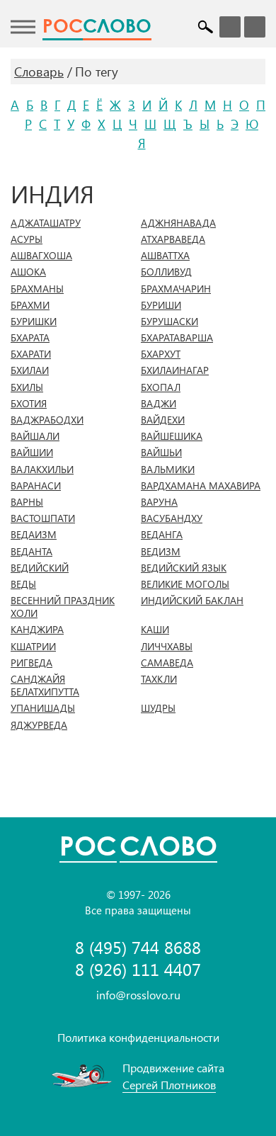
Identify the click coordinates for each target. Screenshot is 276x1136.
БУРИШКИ (34, 321)
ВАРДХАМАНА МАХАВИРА (200, 485)
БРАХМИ (30, 305)
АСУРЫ (26, 239)
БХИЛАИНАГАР (175, 370)
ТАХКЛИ (159, 679)
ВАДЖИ (158, 403)
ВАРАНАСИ (36, 485)
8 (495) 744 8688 (138, 947)
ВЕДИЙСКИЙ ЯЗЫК (183, 568)
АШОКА (28, 272)
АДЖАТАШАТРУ (46, 223)
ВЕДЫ (23, 584)
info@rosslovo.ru (138, 994)
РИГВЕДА (31, 663)
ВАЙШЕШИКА (171, 436)
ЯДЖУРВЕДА (39, 725)
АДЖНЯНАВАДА (178, 223)
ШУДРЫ (158, 708)
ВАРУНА (159, 502)
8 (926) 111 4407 (138, 969)
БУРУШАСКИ (169, 321)
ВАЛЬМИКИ (168, 469)
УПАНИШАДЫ (43, 708)
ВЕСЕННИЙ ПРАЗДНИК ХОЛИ (63, 607)
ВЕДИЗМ (160, 551)
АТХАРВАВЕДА (173, 239)
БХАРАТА (30, 337)
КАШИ (155, 629)
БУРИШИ (161, 305)
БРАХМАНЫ (37, 289)
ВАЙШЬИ (161, 452)
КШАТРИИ (33, 646)
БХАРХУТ (160, 354)
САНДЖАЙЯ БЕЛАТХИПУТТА (45, 685)
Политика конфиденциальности (138, 1037)
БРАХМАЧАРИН (176, 289)
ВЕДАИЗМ (34, 534)
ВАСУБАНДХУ (171, 518)
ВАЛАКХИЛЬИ (42, 469)
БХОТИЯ (29, 403)
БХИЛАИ (30, 370)
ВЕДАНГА (162, 534)
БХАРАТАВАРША (177, 337)
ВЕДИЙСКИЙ (40, 568)
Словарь (39, 71)
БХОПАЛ (160, 387)
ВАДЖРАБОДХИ (47, 420)
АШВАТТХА (165, 255)
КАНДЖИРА (37, 629)
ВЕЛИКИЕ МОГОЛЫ (185, 584)
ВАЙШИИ (32, 452)
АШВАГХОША (41, 255)
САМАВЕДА (167, 663)
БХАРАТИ (31, 354)
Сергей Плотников (169, 1084)
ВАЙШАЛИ (35, 436)
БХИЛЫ (27, 387)
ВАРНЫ (27, 502)
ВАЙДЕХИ (163, 420)
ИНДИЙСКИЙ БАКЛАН (192, 600)
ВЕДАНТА (31, 551)
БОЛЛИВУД (166, 272)
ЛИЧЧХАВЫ (166, 646)
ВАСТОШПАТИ (43, 518)
